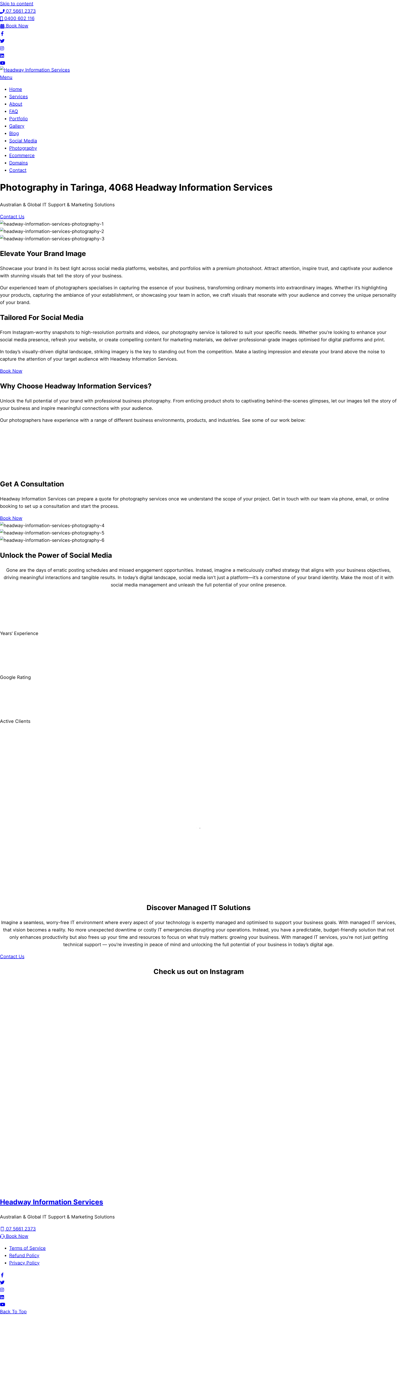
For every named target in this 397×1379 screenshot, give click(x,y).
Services (18, 96)
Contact (17, 170)
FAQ (13, 111)
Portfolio (18, 118)
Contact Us (12, 216)
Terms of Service (27, 1248)
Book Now (11, 371)
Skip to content (16, 3)
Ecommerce (22, 155)
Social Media (23, 141)
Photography (23, 148)
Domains (18, 163)
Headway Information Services (51, 1202)
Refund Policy (24, 1255)
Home (15, 89)
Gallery (16, 126)
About (15, 104)
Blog (14, 133)
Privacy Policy (24, 1263)
